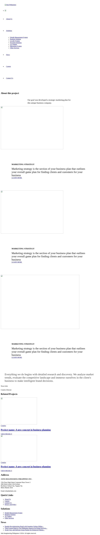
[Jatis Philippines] (10, 5)
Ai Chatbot (8, 516)
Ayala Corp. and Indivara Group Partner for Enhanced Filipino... (25, 530)
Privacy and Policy (10, 504)
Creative (3, 425)
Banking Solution (10, 514)
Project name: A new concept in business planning (26, 430)
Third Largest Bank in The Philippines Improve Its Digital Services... (26, 528)
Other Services (9, 518)
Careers (7, 501)
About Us (8, 499)
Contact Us (8, 503)
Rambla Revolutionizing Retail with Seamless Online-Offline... (24, 526)
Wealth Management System (13, 513)
